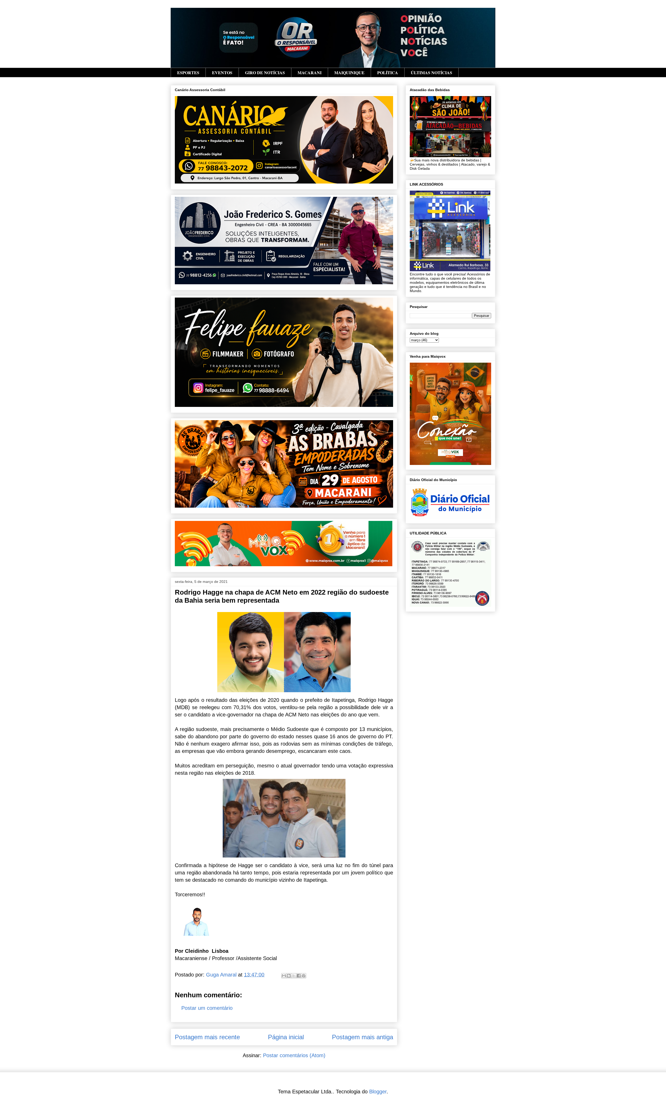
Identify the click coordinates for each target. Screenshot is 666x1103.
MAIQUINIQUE (349, 72)
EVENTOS (222, 72)
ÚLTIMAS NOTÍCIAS (431, 72)
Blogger (378, 1091)
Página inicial (286, 1037)
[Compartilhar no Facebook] (298, 975)
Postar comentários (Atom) (294, 1055)
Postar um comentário (207, 1008)
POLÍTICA (387, 72)
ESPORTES (188, 72)
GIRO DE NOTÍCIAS (265, 72)
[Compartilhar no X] (293, 975)
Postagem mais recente (207, 1037)
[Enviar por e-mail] (283, 975)
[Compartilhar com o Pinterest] (303, 975)
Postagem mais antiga (362, 1037)
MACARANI (310, 72)
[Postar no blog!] (288, 975)
